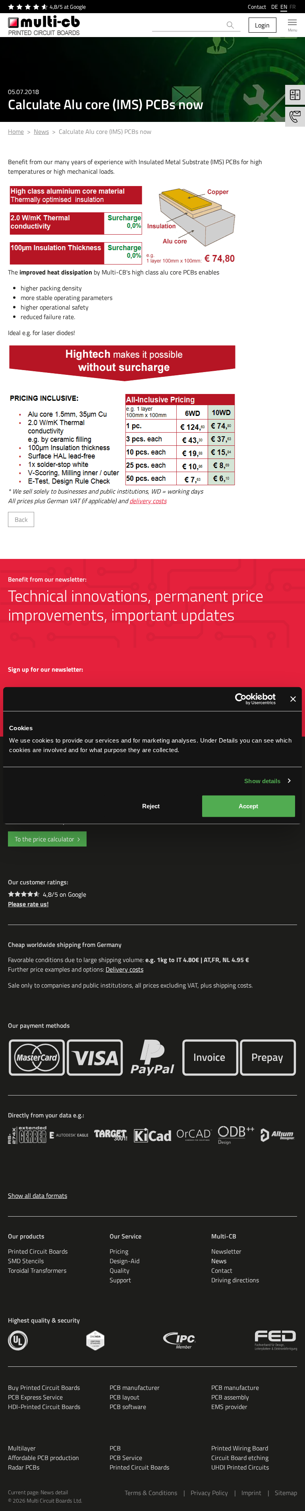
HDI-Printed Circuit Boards (44, 1406)
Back (21, 519)
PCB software (128, 1406)
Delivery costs (124, 969)
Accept (248, 806)
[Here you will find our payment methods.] (37, 1057)
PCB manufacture (235, 1387)
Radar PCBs (23, 1467)
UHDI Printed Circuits (240, 1467)
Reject (151, 806)
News (218, 1261)
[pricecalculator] (295, 95)
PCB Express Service (35, 1397)
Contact (257, 6)
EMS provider (229, 1406)
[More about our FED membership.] (276, 1340)
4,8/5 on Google (64, 894)
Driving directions (235, 1280)
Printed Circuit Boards (38, 1251)
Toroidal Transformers (37, 1270)
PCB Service (126, 1457)
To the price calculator (44, 839)
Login (262, 25)
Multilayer (22, 1448)
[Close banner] (293, 699)
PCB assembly (230, 1397)
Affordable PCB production (43, 1457)
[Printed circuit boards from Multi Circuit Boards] (44, 25)
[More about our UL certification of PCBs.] (18, 1340)
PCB (115, 1448)
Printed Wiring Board (239, 1448)
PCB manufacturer (135, 1387)
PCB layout (124, 1397)
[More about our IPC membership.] (180, 1340)
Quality (119, 1270)
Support (120, 1280)
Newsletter (226, 1251)
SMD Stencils (26, 1261)
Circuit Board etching (239, 1457)
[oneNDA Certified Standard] (95, 1340)
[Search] (230, 25)
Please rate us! (28, 904)
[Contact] (295, 117)
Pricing (119, 1251)
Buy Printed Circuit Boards (44, 1387)
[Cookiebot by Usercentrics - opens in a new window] (241, 699)
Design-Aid (124, 1261)
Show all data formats (37, 1195)
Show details (262, 780)
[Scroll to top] (287, 1493)
